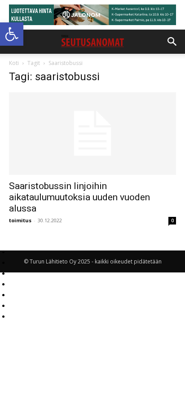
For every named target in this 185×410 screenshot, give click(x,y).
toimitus (20, 220)
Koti (14, 63)
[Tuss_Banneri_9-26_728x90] (92, 14)
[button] (11, 34)
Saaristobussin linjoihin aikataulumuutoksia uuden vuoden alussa (79, 197)
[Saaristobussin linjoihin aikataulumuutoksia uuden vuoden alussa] (92, 133)
